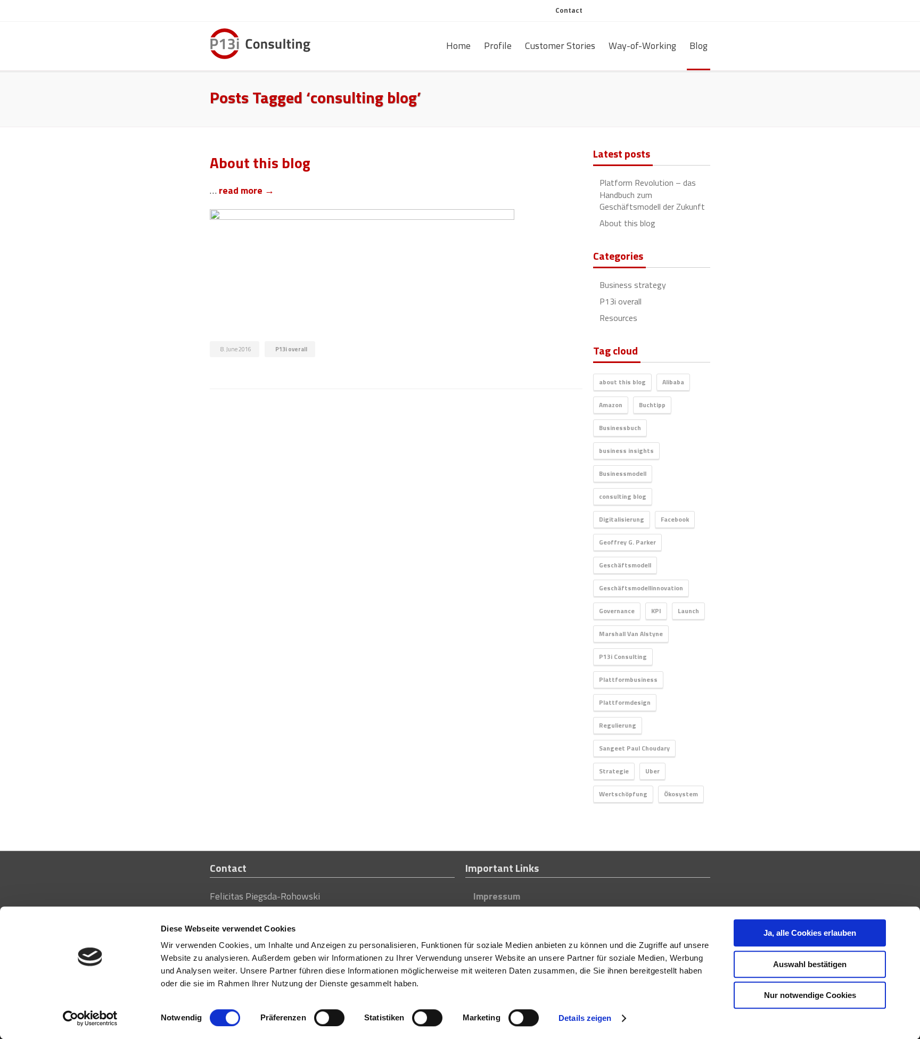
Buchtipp (652, 405)
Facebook (675, 519)
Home (458, 45)
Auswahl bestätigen (810, 964)
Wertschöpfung (623, 794)
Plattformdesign (625, 702)
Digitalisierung (621, 519)
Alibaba (673, 382)
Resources (618, 317)
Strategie (614, 771)
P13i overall (291, 349)
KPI (656, 611)
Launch (688, 611)
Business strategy (632, 284)
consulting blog (622, 496)
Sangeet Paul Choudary (634, 748)
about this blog (622, 382)
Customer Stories (560, 45)
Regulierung (617, 725)
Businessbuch (620, 428)
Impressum (496, 896)
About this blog (627, 223)
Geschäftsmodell (625, 565)
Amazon (610, 405)
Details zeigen (584, 1017)
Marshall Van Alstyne (631, 634)
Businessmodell (622, 473)
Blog (698, 45)
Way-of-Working (642, 45)
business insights (626, 451)
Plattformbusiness (628, 679)
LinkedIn (645, 11)
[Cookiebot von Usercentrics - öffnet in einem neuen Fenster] (90, 1018)
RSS (663, 11)
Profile (498, 45)
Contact (568, 10)
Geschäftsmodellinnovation (641, 588)
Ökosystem (681, 794)
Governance (617, 611)
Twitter (682, 11)
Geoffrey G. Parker (627, 542)
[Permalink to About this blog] (396, 234)
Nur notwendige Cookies (810, 995)
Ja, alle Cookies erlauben (809, 932)
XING (701, 11)
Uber (652, 771)
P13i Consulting (623, 657)
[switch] (329, 1017)
